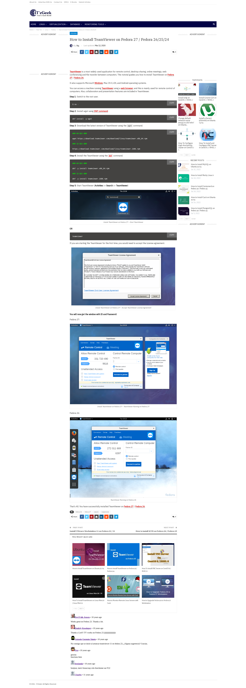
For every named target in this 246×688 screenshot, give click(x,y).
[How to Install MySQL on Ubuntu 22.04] (183, 167)
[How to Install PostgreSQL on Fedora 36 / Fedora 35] (183, 211)
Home (33, 24)
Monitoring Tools (94, 24)
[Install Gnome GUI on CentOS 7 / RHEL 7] (208, 89)
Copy (172, 103)
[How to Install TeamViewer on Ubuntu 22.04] (88, 554)
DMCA (66, 2)
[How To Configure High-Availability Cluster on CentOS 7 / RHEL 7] (187, 135)
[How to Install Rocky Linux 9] (183, 178)
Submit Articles (84, 2)
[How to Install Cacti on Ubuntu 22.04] (183, 200)
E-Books (73, 2)
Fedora (74, 33)
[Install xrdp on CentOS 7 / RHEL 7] (187, 89)
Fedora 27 (129, 506)
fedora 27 (88, 512)
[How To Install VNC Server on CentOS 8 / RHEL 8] (158, 554)
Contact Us (58, 2)
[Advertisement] (154, 13)
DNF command (101, 111)
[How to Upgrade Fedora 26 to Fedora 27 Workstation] (158, 586)
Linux (42, 24)
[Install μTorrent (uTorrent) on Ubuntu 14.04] (208, 110)
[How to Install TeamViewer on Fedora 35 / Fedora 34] (123, 554)
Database (75, 24)
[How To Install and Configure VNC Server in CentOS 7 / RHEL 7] (208, 135)
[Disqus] (123, 645)
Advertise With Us (45, 2)
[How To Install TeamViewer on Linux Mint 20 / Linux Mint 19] (88, 586)
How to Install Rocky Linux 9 (202, 175)
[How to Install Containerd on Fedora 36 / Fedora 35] (183, 189)
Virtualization (57, 24)
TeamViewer (75, 71)
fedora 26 (79, 512)
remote (96, 512)
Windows (99, 83)
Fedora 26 (79, 77)
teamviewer (105, 512)
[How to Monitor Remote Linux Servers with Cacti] (123, 586)
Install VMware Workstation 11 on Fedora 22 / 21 (92, 531)
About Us (32, 2)
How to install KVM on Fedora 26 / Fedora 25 (156, 531)
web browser (127, 88)
